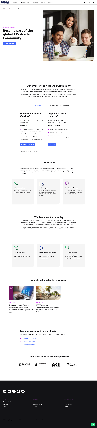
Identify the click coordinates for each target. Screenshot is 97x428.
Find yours (70, 263)
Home (4, 8)
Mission (11, 73)
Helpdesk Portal (37, 404)
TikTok (14, 391)
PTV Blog (66, 406)
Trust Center (42, 420)
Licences (6, 73)
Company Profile (7, 402)
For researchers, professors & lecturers (59, 105)
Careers (5, 406)
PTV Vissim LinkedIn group (28, 338)
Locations (5, 404)
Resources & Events (27, 73)
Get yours (70, 200)
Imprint (47, 420)
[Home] (5, 2)
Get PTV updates (68, 402)
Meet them (19, 263)
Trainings (35, 406)
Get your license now (9, 43)
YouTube (9, 391)
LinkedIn (4, 391)
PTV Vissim (31, 144)
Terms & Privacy (35, 420)
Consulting (50, 2)
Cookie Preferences (26, 420)
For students (38, 105)
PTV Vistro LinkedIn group (28, 344)
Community (18, 73)
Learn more (13, 315)
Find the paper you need (49, 200)
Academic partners (21, 200)
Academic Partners (48, 73)
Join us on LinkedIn (37, 73)
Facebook (23, 391)
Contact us (36, 402)
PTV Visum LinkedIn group (28, 341)
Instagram (18, 391)
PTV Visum (23, 144)
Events (65, 409)
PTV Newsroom (68, 404)
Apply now (52, 144)
